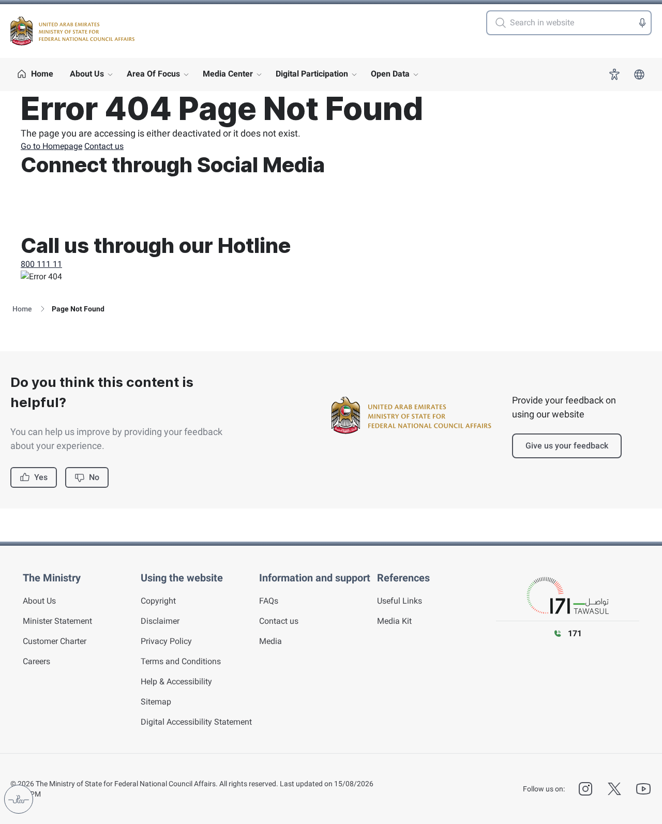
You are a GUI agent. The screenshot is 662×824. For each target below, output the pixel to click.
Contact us (104, 146)
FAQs (268, 601)
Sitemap (156, 702)
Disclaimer (160, 621)
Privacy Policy (166, 641)
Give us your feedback (566, 446)
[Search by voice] (642, 22)
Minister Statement (57, 621)
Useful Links (399, 601)
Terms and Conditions (181, 661)
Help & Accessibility (176, 681)
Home (22, 309)
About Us (87, 74)
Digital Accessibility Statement (196, 722)
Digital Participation (312, 74)
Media (270, 641)
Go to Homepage (51, 146)
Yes (41, 477)
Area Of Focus (153, 74)
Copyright (158, 601)
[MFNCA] (72, 31)
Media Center (228, 74)
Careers (36, 661)
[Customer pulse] (18, 799)
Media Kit (394, 621)
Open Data (390, 74)
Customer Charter (54, 641)
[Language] (639, 74)
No (94, 477)
